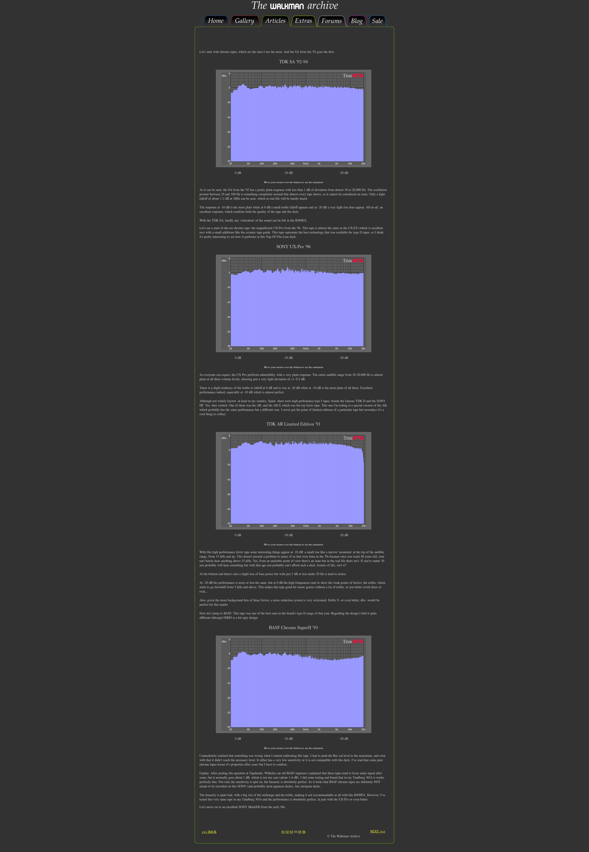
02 (287, 831)
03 (291, 831)
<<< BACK (209, 831)
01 (283, 831)
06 (304, 831)
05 (299, 831)
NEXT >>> (377, 831)
